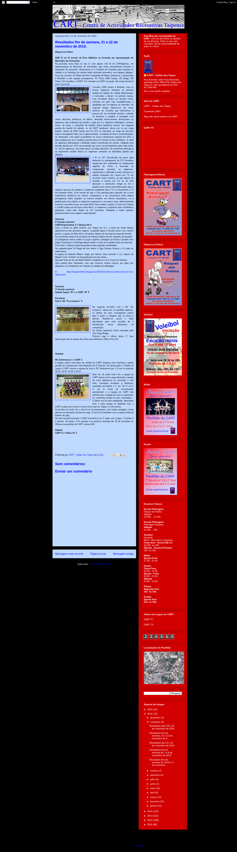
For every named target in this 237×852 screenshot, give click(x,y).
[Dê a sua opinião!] (114, 455)
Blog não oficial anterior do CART (161, 116)
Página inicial (98, 553)
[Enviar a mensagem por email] (111, 455)
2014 (150, 811)
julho (153, 779)
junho (153, 784)
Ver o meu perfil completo (157, 91)
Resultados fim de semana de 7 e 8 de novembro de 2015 (160, 753)
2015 (150, 713)
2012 (150, 820)
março (153, 797)
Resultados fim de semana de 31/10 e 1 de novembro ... (161, 762)
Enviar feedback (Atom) (100, 564)
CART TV (148, 624)
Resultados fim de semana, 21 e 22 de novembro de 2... (160, 736)
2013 (150, 815)
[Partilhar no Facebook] (121, 455)
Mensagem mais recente (69, 553)
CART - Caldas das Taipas (161, 75)
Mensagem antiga (123, 553)
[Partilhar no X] (117, 455)
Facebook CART (152, 111)
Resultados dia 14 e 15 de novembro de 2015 (161, 744)
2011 (150, 824)
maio (153, 788)
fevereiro (155, 801)
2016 (150, 709)
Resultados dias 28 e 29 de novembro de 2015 (161, 727)
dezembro (155, 717)
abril (152, 792)
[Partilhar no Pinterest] (124, 455)
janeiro (154, 805)
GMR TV (148, 619)
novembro (155, 722)
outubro (154, 770)
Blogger (138, 845)
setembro (155, 775)
